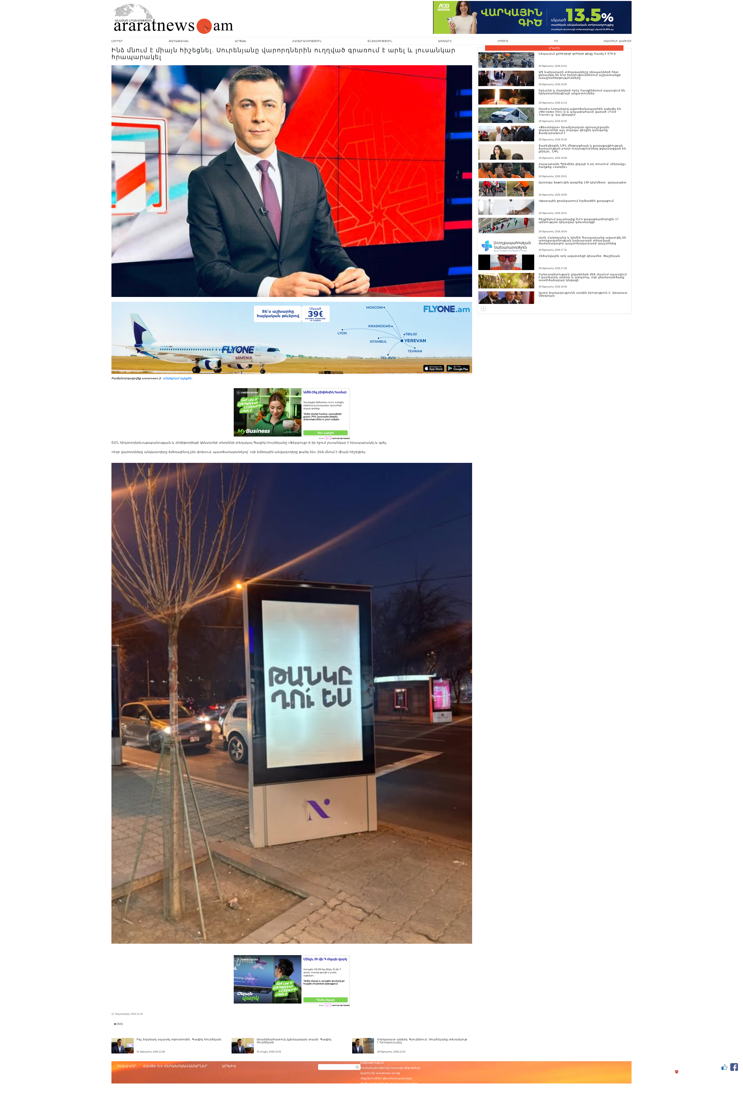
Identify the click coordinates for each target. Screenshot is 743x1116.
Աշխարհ (445, 41)
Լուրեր (117, 41)
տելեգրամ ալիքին (176, 378)
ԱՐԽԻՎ (229, 1066)
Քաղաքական (179, 41)
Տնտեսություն (379, 41)
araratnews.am (404, 1057)
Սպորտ (503, 41)
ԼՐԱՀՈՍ (554, 48)
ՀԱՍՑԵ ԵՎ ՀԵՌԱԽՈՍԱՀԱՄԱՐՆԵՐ (175, 1066)
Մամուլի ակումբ (618, 41)
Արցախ (240, 41)
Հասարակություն (307, 41)
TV (556, 41)
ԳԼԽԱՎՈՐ (126, 1066)
